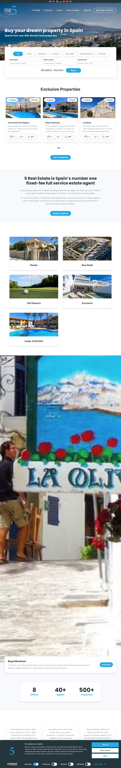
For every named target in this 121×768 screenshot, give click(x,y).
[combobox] (25, 63)
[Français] (57, 1)
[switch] (54, 764)
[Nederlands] (50, 1)
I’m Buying (47, 10)
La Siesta (87, 122)
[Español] (67, 1)
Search (73, 70)
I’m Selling (36, 10)
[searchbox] (26, 63)
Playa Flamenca (52, 122)
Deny (105, 756)
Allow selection (105, 750)
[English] (53, 1)
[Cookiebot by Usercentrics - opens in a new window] (12, 764)
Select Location (48, 59)
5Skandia (87, 10)
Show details (98, 764)
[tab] (58, 147)
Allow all (105, 745)
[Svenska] (70, 1)
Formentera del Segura (18, 122)
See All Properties (60, 157)
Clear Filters (59, 70)
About (59, 10)
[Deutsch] (60, 1)
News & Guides (73, 10)
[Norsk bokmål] (64, 1)
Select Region (13, 59)
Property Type (82, 59)
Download (106, 665)
